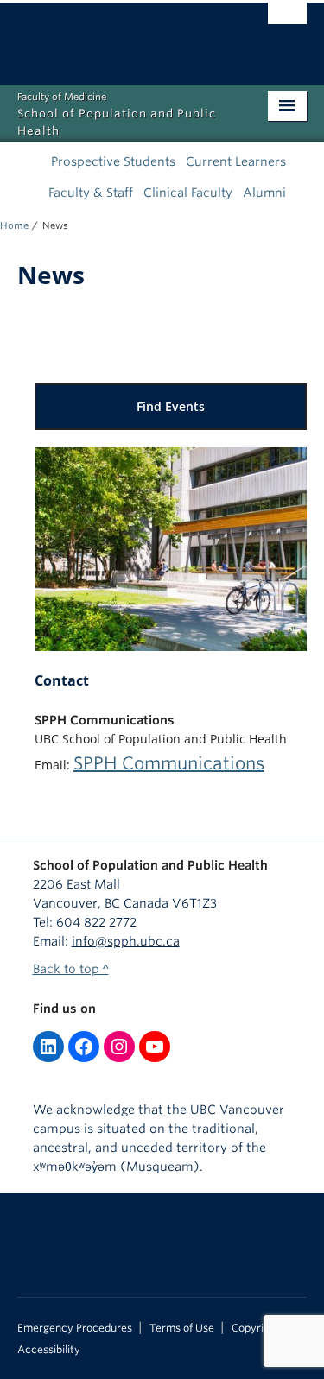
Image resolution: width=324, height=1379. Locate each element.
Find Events (171, 406)
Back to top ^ (71, 969)
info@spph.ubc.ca (126, 941)
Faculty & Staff (90, 192)
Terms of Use (181, 1328)
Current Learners (236, 161)
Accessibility (48, 1350)
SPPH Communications (168, 763)
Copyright (256, 1328)
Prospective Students (113, 161)
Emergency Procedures (74, 1328)
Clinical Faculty (187, 192)
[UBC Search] (287, 22)
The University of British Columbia (118, 35)
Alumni (264, 192)
